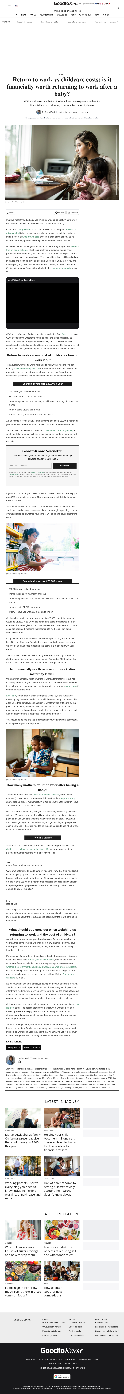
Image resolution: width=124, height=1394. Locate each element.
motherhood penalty (61, 268)
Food (73, 15)
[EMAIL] (20, 1062)
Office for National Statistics (45, 795)
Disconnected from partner (106, 1335)
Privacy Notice (14, 474)
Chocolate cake (75, 1327)
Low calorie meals (76, 1335)
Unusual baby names (51, 1327)
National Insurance (32, 1047)
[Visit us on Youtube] (109, 3)
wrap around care (30, 237)
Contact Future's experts (49, 1359)
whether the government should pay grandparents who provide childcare (41, 967)
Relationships (46, 15)
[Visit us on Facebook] (96, 3)
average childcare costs (28, 229)
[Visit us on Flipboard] (104, 3)
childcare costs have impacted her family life (27, 849)
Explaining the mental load (106, 1327)
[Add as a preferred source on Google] (62, 1376)
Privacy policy (54, 1364)
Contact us (69, 1359)
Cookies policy (70, 1364)
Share (12, 213)
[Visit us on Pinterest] (102, 3)
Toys (97, 15)
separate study (68, 798)
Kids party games (49, 1335)
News (23, 15)
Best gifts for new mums (77, 22)
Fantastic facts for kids (51, 1331)
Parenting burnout (103, 1322)
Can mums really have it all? (107, 1331)
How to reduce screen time (53, 1322)
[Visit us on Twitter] (98, 3)
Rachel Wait (50, 112)
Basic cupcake (75, 1331)
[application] (42, 303)
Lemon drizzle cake (77, 1322)
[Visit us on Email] (107, 3)
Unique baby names (24, 22)
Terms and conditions (87, 1359)
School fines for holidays (50, 22)
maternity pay (70, 686)
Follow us (61, 213)
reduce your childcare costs (41, 960)
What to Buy (85, 15)
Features (84, 112)
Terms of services (37, 472)
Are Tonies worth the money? (106, 22)
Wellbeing (62, 15)
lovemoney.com (82, 1075)
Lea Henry (11, 696)
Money (106, 15)
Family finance (14, 1047)
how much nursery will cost (27, 368)
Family (33, 15)
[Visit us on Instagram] (100, 3)
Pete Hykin (67, 334)
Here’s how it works (91, 118)
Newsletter (74, 213)
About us (30, 1359)
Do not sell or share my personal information (62, 1368)
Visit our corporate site (92, 1386)
